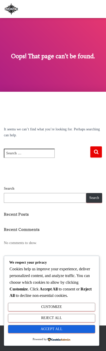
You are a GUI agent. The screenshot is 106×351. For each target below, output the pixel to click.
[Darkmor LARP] (14, 9)
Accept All (52, 329)
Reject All (51, 318)
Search (9, 188)
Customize (51, 307)
